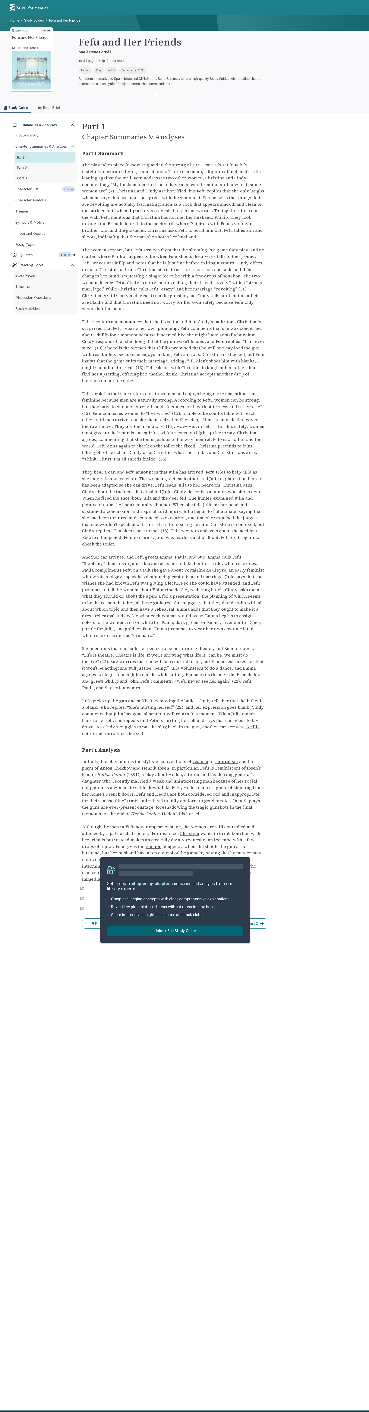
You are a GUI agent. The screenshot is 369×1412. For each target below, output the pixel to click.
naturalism (226, 761)
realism (200, 761)
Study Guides (34, 20)
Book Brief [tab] (51, 108)
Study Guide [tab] (18, 108)
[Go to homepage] (30, 7)
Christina (214, 178)
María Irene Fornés (95, 52)
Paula (180, 557)
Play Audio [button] (136, 94)
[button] (156, 94)
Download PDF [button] (100, 94)
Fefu (138, 178)
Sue (201, 557)
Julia (173, 472)
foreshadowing (171, 807)
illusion (153, 846)
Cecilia (252, 727)
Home (14, 20)
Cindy (240, 178)
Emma (166, 557)
